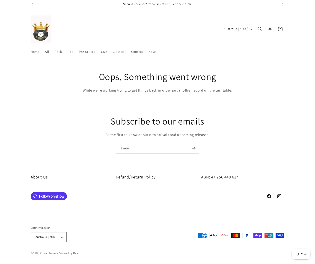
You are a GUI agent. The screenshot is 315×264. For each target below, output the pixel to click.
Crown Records (49, 253)
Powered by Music (69, 253)
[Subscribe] (194, 148)
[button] (260, 29)
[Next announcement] (283, 4)
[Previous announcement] (32, 4)
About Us (39, 177)
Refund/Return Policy (135, 177)
